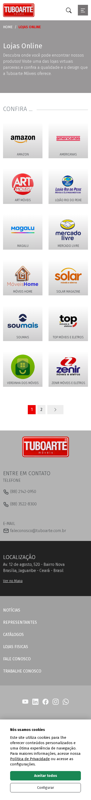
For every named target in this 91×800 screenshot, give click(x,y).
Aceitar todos (45, 776)
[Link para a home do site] (45, 446)
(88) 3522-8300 (23, 504)
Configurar (45, 788)
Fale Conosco (17, 659)
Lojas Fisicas (15, 646)
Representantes (20, 622)
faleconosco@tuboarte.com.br (37, 530)
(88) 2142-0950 (22, 491)
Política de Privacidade (30, 759)
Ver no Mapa (12, 581)
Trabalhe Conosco (22, 671)
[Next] (55, 409)
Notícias (11, 610)
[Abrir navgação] (83, 10)
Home (8, 27)
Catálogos (13, 634)
